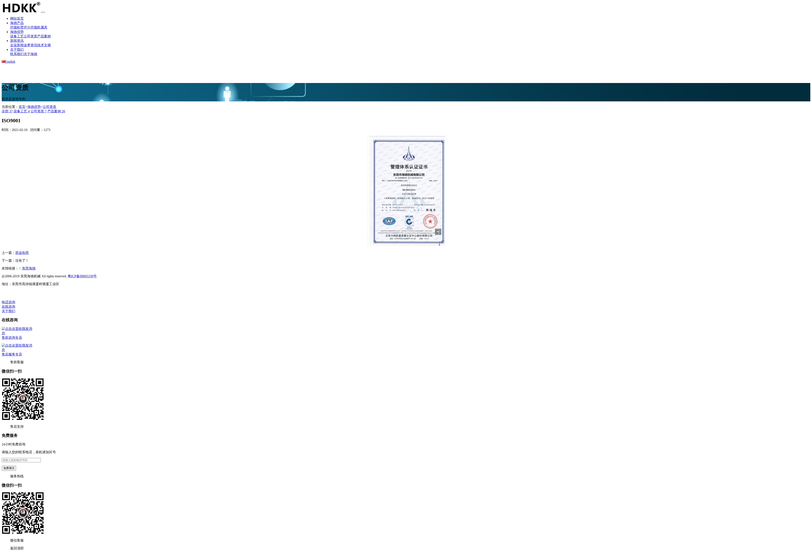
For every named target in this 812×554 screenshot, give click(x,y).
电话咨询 (8, 302)
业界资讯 (30, 45)
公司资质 (30, 36)
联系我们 (17, 54)
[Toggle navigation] (43, 12)
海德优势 (17, 32)
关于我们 (17, 49)
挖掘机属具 (38, 27)
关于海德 (30, 54)
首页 (22, 107)
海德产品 (17, 23)
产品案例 (44, 36)
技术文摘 (44, 45)
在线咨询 (8, 306)
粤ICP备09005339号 (82, 276)
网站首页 (17, 18)
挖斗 (27, 27)
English (10, 61)
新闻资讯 (17, 40)
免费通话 (8, 468)
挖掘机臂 (17, 27)
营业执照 (22, 253)
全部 (7, 111)
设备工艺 (17, 36)
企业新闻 (17, 45)
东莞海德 (29, 268)
